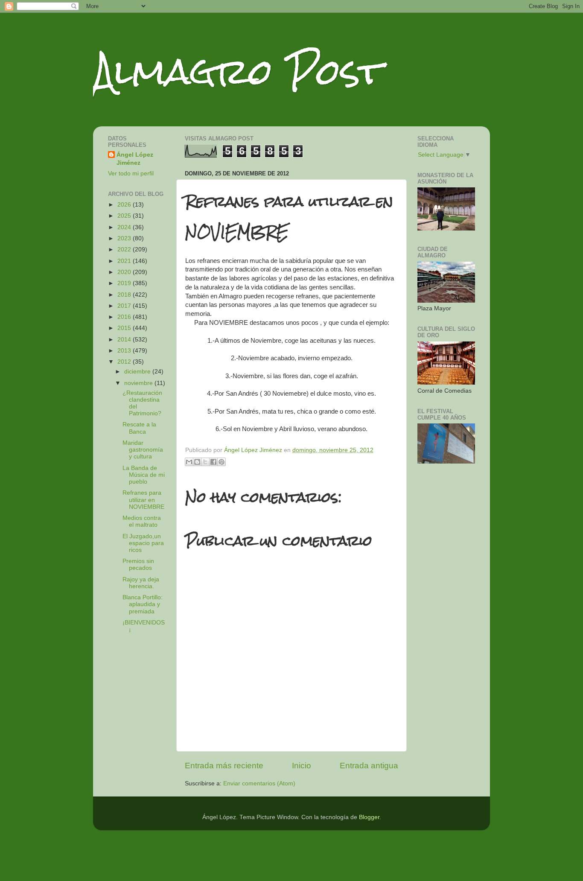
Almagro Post (237, 71)
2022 (125, 249)
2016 (125, 317)
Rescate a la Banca (139, 428)
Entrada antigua (369, 765)
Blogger (369, 817)
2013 (125, 350)
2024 (125, 227)
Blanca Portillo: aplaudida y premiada (142, 604)
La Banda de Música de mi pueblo (143, 475)
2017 (125, 306)
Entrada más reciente (224, 765)
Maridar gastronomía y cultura (142, 450)
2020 (125, 272)
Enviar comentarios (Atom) (259, 783)
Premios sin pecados (138, 564)
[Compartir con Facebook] (213, 462)
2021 (125, 261)
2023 (125, 238)
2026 (125, 204)
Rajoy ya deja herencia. (140, 582)
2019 (125, 283)
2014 (125, 339)
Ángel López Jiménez (135, 159)
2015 (125, 328)
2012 (125, 362)
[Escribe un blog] (197, 462)
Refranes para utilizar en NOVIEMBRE (143, 500)
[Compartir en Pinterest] (221, 462)
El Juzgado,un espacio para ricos (143, 543)
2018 (125, 295)
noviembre (139, 383)
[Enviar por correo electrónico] (189, 462)
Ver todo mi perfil (131, 173)
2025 (125, 216)
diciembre (138, 371)
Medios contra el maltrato (141, 521)
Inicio (301, 765)
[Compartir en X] (205, 462)
